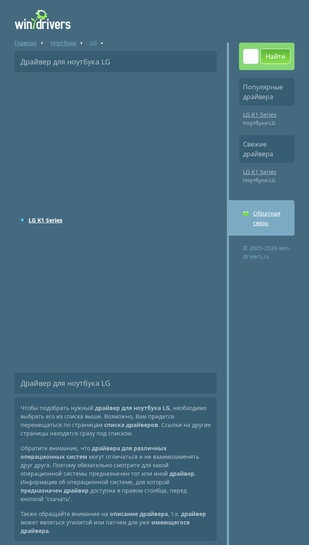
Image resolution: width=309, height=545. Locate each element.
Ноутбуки (63, 43)
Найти (275, 56)
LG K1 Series (45, 220)
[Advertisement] (115, 138)
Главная (25, 43)
